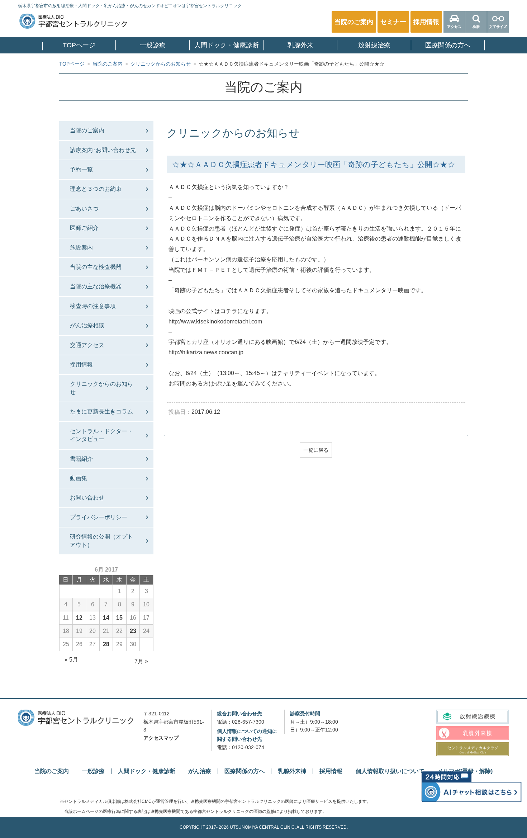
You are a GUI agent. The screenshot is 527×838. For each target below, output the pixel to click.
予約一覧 (81, 169)
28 (106, 644)
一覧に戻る (315, 450)
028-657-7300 (248, 722)
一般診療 (153, 45)
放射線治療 (374, 45)
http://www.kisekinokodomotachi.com (215, 321)
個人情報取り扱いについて (390, 771)
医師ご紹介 (84, 228)
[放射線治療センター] (472, 717)
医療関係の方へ (447, 45)
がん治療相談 (87, 325)
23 (133, 631)
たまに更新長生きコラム (101, 411)
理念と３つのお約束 (96, 189)
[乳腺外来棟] (472, 733)
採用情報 (81, 364)
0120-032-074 (248, 747)
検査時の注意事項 (93, 306)
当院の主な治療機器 (96, 286)
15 (119, 618)
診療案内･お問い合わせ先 (103, 150)
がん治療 (199, 771)
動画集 (78, 478)
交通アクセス (87, 345)
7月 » (141, 661)
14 (106, 618)
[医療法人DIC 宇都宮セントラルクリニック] (75, 717)
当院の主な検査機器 (96, 267)
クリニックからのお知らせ (101, 388)
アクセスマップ (161, 738)
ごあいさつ (84, 208)
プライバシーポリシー (98, 517)
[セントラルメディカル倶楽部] (472, 749)
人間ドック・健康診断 (226, 45)
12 (79, 618)
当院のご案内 (87, 130)
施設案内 (81, 248)
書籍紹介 (81, 459)
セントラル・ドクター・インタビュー (101, 435)
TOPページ (79, 45)
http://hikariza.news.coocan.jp (205, 352)
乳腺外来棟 (292, 771)
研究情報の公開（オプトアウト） (101, 541)
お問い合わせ (87, 497)
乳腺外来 (300, 45)
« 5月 (71, 660)
